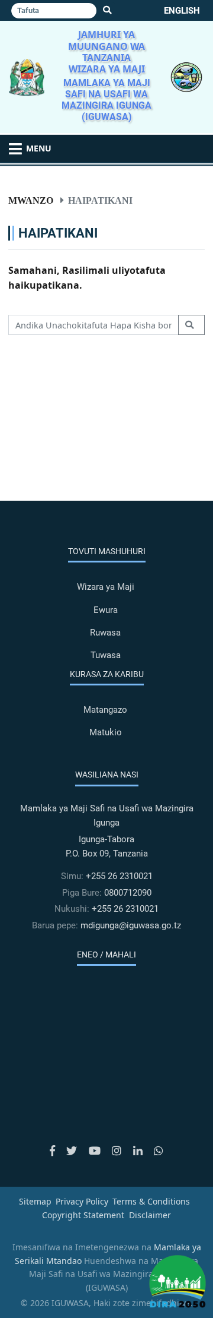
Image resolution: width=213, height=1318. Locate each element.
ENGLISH (182, 10)
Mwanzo (30, 200)
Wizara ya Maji (105, 586)
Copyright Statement (83, 1215)
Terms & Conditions (151, 1201)
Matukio (105, 732)
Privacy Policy (82, 1201)
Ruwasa (105, 632)
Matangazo (105, 709)
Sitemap (35, 1201)
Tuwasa (106, 655)
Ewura (105, 610)
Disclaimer (150, 1215)
